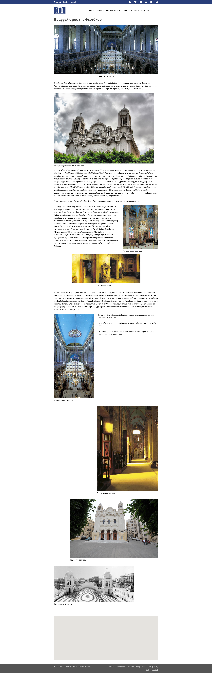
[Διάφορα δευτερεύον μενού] (148, 10)
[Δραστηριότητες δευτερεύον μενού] (119, 10)
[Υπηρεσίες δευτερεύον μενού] (131, 10)
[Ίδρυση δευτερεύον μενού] (103, 10)
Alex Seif (155, 670)
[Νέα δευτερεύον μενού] (138, 10)
